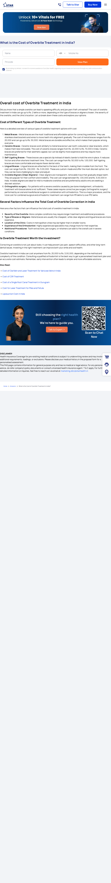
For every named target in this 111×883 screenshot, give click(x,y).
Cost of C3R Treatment (13, 276)
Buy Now (93, 4)
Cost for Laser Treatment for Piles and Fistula (23, 288)
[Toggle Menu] (105, 4)
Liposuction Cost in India (13, 293)
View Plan (82, 62)
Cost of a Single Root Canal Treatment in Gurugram (26, 282)
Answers (13, 386)
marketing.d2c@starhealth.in (74, 371)
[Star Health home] (8, 4)
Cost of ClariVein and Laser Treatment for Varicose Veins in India (31, 270)
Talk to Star (72, 4)
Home (5, 386)
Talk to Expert (55, 329)
